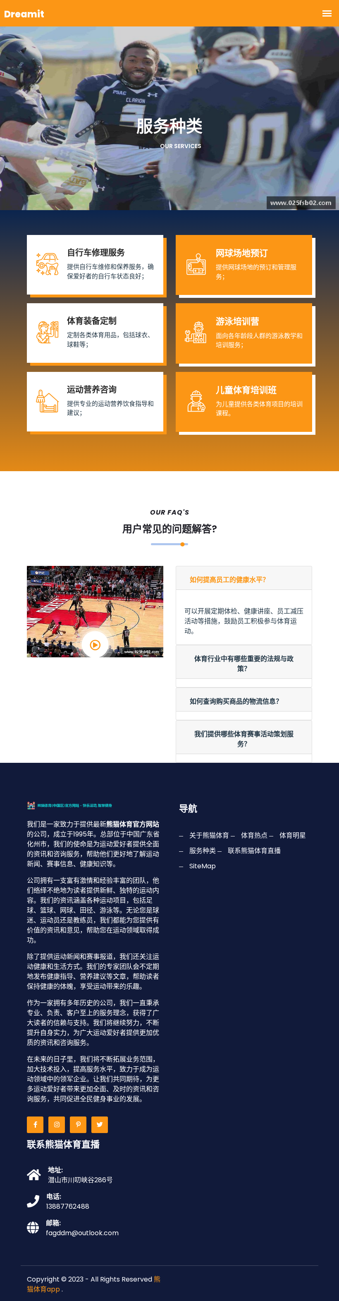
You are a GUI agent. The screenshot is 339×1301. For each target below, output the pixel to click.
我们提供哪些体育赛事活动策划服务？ (244, 739)
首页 (144, 146)
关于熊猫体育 (209, 835)
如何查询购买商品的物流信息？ (236, 701)
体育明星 (292, 835)
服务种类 (202, 850)
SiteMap (202, 866)
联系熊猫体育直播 (254, 850)
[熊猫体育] (81, 805)
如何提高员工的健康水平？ (229, 580)
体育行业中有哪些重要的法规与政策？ (244, 663)
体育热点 (254, 835)
